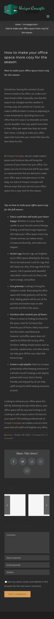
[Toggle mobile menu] (48, 16)
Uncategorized (38, 435)
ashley (9, 435)
